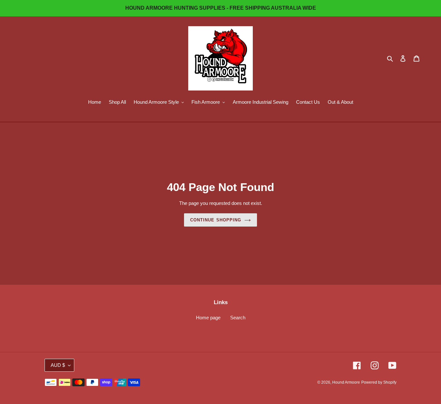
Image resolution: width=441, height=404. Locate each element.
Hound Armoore (346, 382)
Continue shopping (215, 220)
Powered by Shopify (378, 382)
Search (237, 317)
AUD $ (58, 365)
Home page (208, 317)
